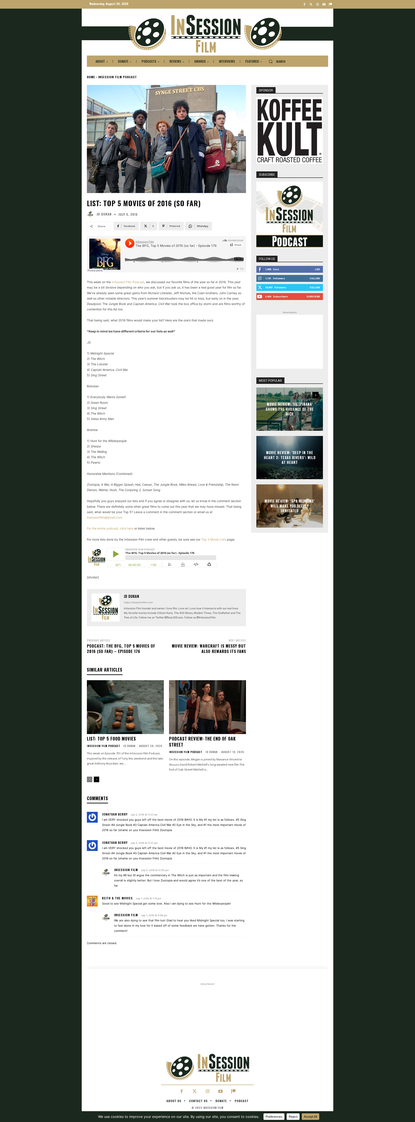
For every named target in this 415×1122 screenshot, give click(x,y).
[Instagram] (317, 4)
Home (91, 77)
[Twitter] (311, 4)
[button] (275, 61)
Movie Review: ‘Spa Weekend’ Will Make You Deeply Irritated (290, 506)
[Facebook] (304, 4)
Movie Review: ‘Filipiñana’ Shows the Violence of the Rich (290, 409)
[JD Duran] (91, 214)
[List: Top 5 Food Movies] (125, 707)
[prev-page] (89, 779)
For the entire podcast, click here (110, 528)
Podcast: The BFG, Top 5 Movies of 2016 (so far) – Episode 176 (121, 648)
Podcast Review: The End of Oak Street (202, 741)
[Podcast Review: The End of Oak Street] (207, 707)
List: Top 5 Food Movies (111, 738)
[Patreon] (330, 4)
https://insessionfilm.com (138, 602)
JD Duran (104, 214)
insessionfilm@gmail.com (104, 517)
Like (317, 269)
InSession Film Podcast (117, 77)
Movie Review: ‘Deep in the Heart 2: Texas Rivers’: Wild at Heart (290, 457)
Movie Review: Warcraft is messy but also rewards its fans (209, 648)
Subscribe (313, 296)
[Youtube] (324, 4)
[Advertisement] (289, 342)
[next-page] (96, 779)
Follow (315, 278)
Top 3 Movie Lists (213, 539)
